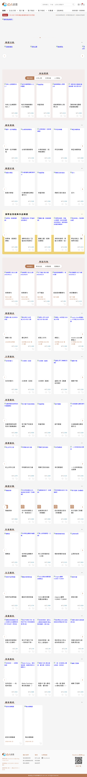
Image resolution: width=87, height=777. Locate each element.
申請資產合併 (71, 15)
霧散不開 (74, 381)
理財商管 (30, 78)
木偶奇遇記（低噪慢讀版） (44, 150)
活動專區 (60, 10)
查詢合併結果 (81, 15)
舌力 (72, 193)
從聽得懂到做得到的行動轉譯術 (11, 425)
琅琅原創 (82, 10)
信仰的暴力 (9, 381)
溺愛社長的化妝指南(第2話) (76, 641)
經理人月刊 (42, 337)
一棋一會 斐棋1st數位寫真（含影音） (61, 685)
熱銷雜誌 (30, 266)
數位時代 (25, 337)
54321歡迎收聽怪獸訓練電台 (43, 598)
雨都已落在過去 (60, 193)
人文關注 (57, 78)
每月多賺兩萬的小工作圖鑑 (27, 105)
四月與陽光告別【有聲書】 (60, 511)
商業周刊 (8, 293)
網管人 (57, 337)
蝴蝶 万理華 (75, 683)
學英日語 (39, 266)
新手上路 (37, 758)
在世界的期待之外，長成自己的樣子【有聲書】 (27, 512)
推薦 (4, 10)
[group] (43, 28)
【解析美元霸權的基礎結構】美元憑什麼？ (75, 106)
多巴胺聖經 (59, 467)
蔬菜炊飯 (74, 597)
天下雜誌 (40, 293)
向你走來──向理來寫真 (11, 684)
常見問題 (37, 760)
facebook (47, 758)
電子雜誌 (31, 10)
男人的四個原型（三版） (44, 555)
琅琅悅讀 (75, 10)
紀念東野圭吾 (61, 15)
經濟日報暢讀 (10, 737)
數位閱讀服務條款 (28, 760)
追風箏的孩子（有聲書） (43, 511)
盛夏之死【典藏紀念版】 (60, 382)
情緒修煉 (8, 510)
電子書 (21, 10)
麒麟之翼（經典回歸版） (44, 239)
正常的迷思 (75, 554)
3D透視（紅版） (28, 381)
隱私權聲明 (26, 763)
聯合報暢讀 (29, 737)
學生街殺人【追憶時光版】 (76, 239)
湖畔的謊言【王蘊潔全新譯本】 (27, 239)
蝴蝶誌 (7, 554)
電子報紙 (41, 10)
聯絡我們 (37, 763)
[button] (4, 56)
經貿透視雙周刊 (59, 293)
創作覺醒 (58, 424)
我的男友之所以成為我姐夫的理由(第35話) (60, 642)
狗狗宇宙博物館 (11, 597)
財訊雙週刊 (73, 293)
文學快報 (48, 78)
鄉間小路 (8, 337)
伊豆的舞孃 (59, 149)
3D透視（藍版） (44, 381)
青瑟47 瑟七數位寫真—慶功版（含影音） (44, 685)
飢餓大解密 (9, 193)
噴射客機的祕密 (60, 554)
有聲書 (50, 10)
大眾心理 (39, 78)
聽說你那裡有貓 (27, 597)
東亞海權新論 (76, 149)
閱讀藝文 (57, 266)
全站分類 (12, 10)
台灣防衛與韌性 (27, 149)
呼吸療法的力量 (27, 467)
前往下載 (78, 766)
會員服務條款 (27, 758)
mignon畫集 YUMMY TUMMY (61, 598)
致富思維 (40, 104)
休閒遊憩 (48, 266)
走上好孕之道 (10, 467)
